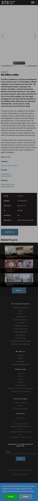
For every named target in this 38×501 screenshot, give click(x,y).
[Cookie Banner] (19, 492)
